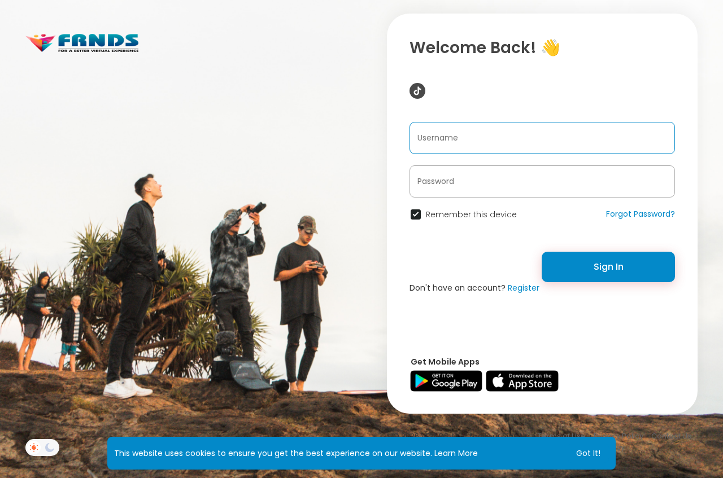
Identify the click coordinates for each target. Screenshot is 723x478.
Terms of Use (562, 436)
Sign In (609, 266)
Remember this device (471, 214)
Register (523, 287)
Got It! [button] (588, 453)
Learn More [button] (456, 453)
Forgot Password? (640, 214)
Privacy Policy (618, 436)
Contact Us (671, 436)
